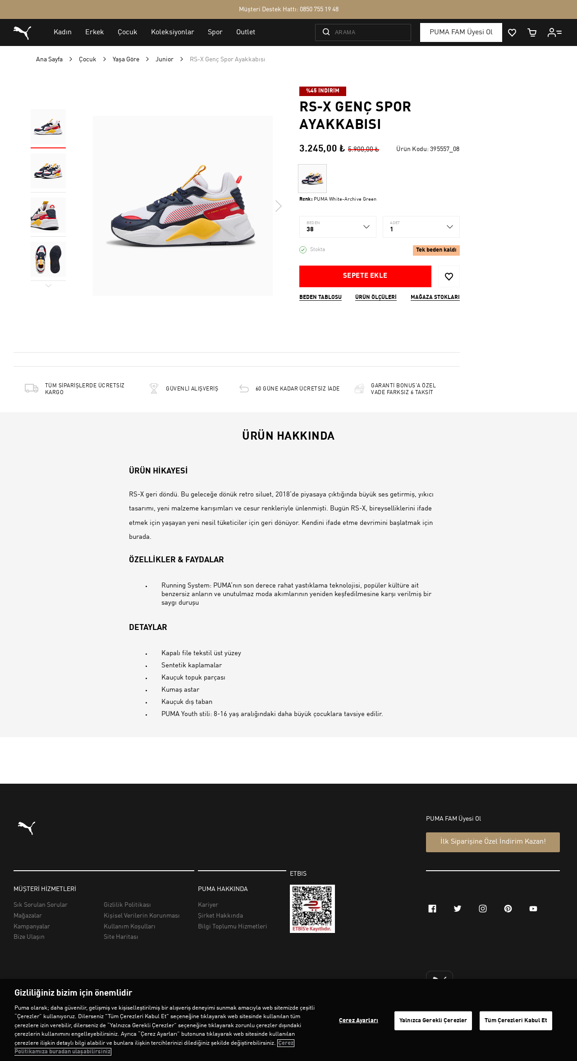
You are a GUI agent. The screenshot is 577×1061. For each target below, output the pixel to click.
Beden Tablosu (320, 297)
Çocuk (87, 59)
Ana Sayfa (49, 59)
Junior (165, 59)
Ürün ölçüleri (376, 297)
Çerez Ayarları (358, 1021)
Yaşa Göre (126, 59)
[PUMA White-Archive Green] (312, 178)
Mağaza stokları (435, 297)
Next (278, 206)
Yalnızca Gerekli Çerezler (433, 1021)
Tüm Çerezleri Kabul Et (516, 1021)
